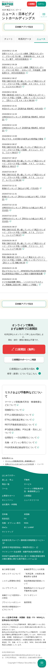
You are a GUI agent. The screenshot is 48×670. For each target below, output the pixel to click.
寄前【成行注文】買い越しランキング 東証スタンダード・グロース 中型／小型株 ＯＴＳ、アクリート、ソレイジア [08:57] (23, 232)
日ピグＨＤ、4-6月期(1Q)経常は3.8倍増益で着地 (22, 139)
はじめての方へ (8, 475)
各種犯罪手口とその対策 (34, 569)
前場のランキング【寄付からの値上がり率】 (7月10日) (24, 198)
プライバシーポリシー (11, 602)
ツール (5, 488)
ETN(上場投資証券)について (18, 420)
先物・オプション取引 (11, 523)
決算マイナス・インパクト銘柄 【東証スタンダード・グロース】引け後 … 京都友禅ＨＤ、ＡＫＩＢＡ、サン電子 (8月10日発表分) (23, 56)
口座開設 (31, 4)
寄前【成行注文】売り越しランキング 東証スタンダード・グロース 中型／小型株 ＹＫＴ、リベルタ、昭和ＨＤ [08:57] (23, 163)
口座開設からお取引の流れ (22, 369)
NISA (26, 523)
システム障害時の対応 (11, 581)
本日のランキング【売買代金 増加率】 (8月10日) (22, 109)
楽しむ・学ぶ (7, 480)
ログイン (41, 4)
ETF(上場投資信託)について (18, 415)
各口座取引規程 (8, 569)
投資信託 (5, 519)
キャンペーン (7, 500)
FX (25, 519)
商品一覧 (5, 484)
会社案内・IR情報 (9, 504)
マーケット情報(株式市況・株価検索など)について (23, 403)
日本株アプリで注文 (24, 27)
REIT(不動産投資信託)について (20, 424)
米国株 (27, 514)
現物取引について (13, 410)
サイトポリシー (30, 595)
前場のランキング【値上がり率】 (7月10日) (20, 188)
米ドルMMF (29, 527)
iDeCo (4, 527)
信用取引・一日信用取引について (21, 437)
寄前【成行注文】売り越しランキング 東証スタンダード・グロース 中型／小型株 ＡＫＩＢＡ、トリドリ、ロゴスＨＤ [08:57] (23, 84)
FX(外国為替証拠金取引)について (21, 447)
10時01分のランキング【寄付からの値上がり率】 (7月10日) (24, 220)
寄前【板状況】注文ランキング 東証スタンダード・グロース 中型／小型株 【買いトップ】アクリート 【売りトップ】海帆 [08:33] (24, 260)
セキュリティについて (11, 574)
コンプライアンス (9, 588)
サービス (27, 484)
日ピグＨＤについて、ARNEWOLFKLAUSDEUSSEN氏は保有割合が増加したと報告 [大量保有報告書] (24, 272)
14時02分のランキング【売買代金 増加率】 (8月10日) (23, 129)
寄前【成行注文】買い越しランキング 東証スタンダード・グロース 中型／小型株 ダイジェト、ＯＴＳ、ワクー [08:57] (23, 150)
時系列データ (24, 39)
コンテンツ (43, 16)
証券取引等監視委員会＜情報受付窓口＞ (19, 547)
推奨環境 (27, 602)
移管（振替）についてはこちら (22, 373)
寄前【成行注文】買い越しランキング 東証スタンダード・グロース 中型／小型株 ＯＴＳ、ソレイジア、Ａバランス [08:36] (23, 177)
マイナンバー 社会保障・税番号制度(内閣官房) (21, 552)
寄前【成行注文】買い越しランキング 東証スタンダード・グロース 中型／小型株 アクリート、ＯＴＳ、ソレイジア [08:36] (23, 246)
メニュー (42, 665)
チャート (8, 39)
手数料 (27, 480)
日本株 (5, 514)
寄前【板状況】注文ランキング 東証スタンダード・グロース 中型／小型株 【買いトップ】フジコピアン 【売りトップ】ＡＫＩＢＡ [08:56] (23, 97)
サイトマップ (7, 532)
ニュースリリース (31, 500)
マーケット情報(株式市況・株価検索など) (33, 489)
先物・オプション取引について (20, 442)
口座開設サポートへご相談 (24, 359)
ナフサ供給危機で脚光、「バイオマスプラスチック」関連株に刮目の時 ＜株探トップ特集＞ (22, 283)
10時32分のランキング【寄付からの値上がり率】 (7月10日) (24, 209)
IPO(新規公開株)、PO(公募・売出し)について (23, 431)
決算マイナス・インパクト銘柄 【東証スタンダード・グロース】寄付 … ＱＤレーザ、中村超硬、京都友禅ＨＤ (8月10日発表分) (24, 70)
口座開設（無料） (26, 349)
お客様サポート (8, 496)
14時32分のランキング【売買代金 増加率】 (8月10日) (23, 118)
